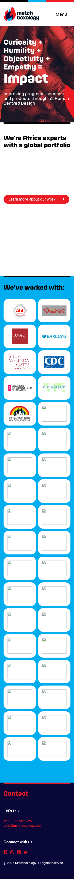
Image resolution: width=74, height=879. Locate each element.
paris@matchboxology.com (22, 825)
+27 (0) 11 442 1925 (18, 821)
